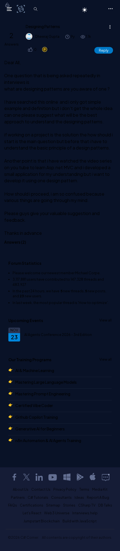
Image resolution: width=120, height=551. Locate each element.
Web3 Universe (56, 513)
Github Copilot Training (36, 417)
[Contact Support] (105, 477)
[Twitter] (26, 477)
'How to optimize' (93, 302)
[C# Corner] (21, 9)
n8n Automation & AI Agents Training (48, 440)
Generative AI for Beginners (40, 428)
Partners (18, 497)
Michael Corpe (87, 273)
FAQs (12, 505)
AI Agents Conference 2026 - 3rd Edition (58, 334)
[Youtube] (53, 477)
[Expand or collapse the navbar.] (9, 9)
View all (105, 320)
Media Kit (99, 489)
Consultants (61, 497)
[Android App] (79, 477)
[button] (30, 50)
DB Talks (105, 505)
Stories (69, 505)
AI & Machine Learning (34, 370)
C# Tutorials (38, 497)
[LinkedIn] (39, 477)
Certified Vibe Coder (34, 405)
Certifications (31, 505)
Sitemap (53, 505)
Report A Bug (98, 497)
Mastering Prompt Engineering (42, 393)
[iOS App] (92, 477)
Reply (104, 50)
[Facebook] (14, 477)
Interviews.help (85, 513)
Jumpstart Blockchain (41, 521)
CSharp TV (86, 505)
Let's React (32, 513)
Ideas (79, 497)
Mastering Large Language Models (46, 382)
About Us (20, 489)
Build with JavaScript (80, 521)
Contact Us (41, 489)
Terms (84, 489)
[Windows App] (67, 477)
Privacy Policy (64, 489)
